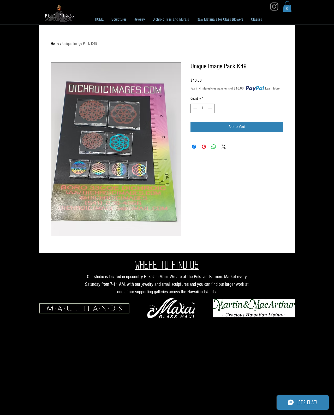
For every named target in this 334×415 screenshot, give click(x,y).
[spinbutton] (202, 108)
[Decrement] (194, 108)
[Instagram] (274, 6)
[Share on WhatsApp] (214, 147)
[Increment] (210, 108)
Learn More (272, 88)
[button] (287, 6)
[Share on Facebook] (194, 147)
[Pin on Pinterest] (204, 147)
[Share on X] (223, 147)
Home (55, 43)
